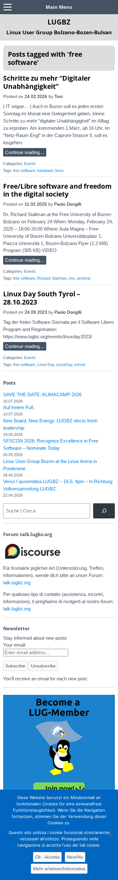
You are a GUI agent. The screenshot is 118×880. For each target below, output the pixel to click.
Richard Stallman (52, 278)
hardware (45, 171)
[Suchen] (104, 510)
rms (72, 278)
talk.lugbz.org (17, 582)
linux (59, 171)
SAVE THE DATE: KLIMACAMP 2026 (42, 394)
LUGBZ (59, 21)
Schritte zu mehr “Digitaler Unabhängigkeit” (47, 82)
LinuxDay (64, 365)
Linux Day (45, 365)
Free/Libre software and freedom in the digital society (57, 190)
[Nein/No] (110, 834)
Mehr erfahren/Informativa (59, 868)
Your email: (14, 645)
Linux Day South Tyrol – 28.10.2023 (41, 297)
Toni (58, 96)
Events (30, 164)
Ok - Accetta (47, 857)
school (79, 365)
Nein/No (75, 857)
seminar (84, 278)
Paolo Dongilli (67, 204)
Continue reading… (24, 152)
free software (24, 171)
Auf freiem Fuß (18, 407)
